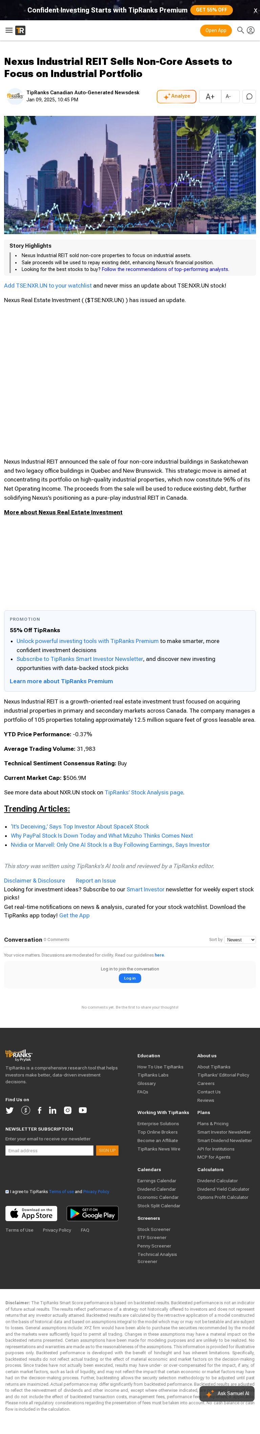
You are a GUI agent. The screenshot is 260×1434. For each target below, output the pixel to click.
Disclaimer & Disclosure (34, 880)
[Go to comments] (249, 96)
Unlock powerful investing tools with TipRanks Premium (88, 641)
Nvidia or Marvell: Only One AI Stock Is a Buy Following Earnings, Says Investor (110, 844)
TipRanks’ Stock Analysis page (144, 792)
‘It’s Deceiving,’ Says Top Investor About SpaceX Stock (80, 826)
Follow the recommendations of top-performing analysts (165, 269)
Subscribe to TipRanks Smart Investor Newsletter (80, 659)
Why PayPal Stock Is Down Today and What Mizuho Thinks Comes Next (102, 835)
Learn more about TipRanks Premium (61, 681)
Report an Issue (96, 880)
